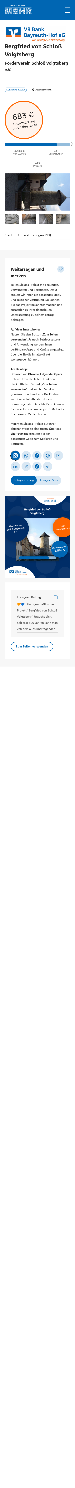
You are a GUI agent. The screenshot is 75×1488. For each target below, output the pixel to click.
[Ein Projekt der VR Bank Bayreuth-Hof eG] (35, 34)
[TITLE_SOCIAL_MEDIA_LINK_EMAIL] (58, 455)
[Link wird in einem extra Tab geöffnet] (18, 13)
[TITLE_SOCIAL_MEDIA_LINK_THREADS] (26, 466)
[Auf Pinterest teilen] (47, 455)
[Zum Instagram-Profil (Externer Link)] (15, 455)
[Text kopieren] (55, 597)
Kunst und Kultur (15, 89)
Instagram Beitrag (29, 597)
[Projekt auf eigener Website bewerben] (47, 466)
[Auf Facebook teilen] (37, 455)
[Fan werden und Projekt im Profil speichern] (60, 269)
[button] (67, 10)
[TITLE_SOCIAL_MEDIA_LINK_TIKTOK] (37, 466)
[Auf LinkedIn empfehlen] (15, 466)
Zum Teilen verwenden (32, 646)
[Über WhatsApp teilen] (26, 455)
